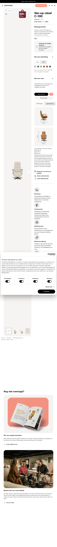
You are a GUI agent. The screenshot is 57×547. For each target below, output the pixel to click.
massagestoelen (17, 338)
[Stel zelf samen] (6, 14)
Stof (44, 62)
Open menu (2, 5)
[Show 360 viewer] (9, 331)
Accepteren (46, 291)
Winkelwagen (55, 5)
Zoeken (49, 5)
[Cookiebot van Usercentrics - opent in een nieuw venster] (48, 254)
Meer (35, 38)
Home (3, 338)
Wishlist (52, 5)
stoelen (9, 338)
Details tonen (48, 286)
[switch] (21, 281)
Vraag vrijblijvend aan (11, 444)
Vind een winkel (10, 502)
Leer (37, 62)
